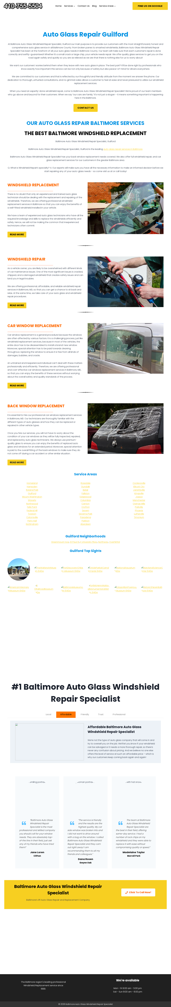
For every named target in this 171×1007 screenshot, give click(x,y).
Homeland (32, 483)
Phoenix (139, 510)
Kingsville (139, 493)
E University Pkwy (88, 542)
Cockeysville (139, 483)
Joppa (139, 496)
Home (58, 5)
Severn (85, 510)
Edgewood (85, 496)
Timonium (139, 517)
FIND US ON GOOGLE (150, 6)
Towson (32, 513)
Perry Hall (32, 520)
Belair (85, 489)
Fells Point (32, 507)
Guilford (32, 493)
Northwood (32, 503)
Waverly (32, 500)
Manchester (139, 500)
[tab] (48, 715)
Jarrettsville (139, 489)
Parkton (86, 520)
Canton (85, 503)
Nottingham (32, 524)
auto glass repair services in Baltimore (123, 149)
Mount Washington (32, 496)
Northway (103, 542)
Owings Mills (139, 503)
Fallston (86, 493)
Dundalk (85, 486)
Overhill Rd (114, 542)
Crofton (85, 507)
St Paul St (74, 542)
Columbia (85, 500)
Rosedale (85, 483)
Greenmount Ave (60, 542)
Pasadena (85, 517)
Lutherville (139, 513)
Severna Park (85, 513)
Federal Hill (32, 510)
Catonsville (32, 517)
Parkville (139, 507)
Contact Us (84, 5)
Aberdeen (85, 524)
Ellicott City (139, 486)
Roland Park (32, 489)
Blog (94, 5)
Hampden (32, 486)
